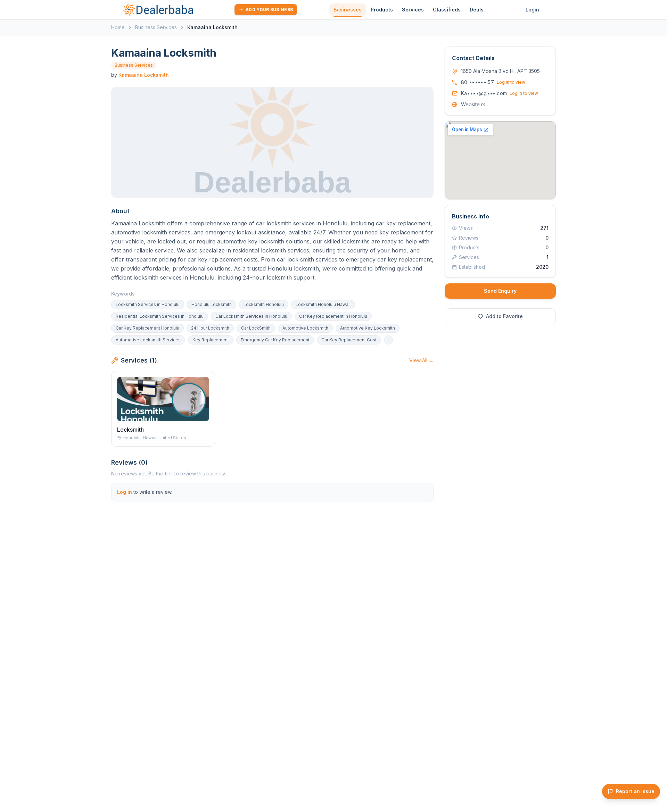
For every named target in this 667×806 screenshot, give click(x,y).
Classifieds (447, 10)
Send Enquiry (500, 291)
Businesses (348, 10)
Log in (124, 492)
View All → (421, 360)
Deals (477, 10)
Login (532, 10)
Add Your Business (269, 9)
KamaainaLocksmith (143, 75)
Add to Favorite (504, 316)
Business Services (156, 27)
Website (470, 104)
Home (118, 27)
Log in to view (511, 82)
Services (413, 10)
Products (382, 10)
